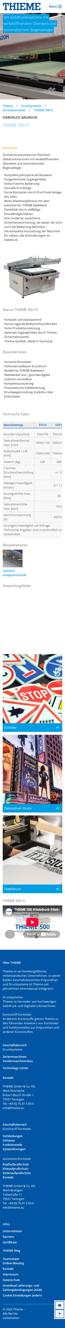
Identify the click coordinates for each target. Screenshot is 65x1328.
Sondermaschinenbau (18, 1061)
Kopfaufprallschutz (16, 1164)
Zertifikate (10, 1242)
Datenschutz (11, 1280)
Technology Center (16, 1068)
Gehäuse (9, 1140)
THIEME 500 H (43, 110)
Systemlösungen (14, 1149)
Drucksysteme (31, 106)
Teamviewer (11, 1259)
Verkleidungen (13, 1136)
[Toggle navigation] (5, 103)
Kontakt (8, 1269)
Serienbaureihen (14, 110)
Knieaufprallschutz (15, 1169)
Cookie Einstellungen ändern (22, 1295)
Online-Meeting (13, 1263)
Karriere (8, 1237)
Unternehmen (12, 1231)
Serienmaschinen (14, 1057)
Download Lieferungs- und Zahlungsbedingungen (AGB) (22, 1288)
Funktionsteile (12, 1145)
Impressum (10, 1274)
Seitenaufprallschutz (17, 1173)
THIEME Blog (11, 1251)
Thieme (8, 106)
